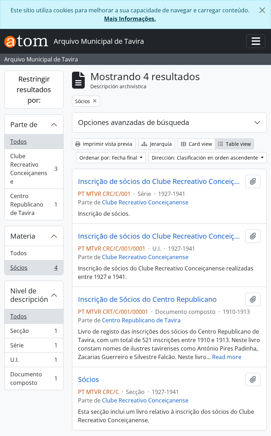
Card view (199, 144)
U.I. (34, 361)
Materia (22, 236)
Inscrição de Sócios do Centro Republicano (147, 299)
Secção (34, 332)
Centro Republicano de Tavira (34, 204)
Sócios (34, 269)
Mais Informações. (130, 19)
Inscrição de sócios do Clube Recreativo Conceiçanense (160, 181)
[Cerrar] (262, 10)
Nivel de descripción (29, 295)
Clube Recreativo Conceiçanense (34, 168)
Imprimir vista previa (107, 144)
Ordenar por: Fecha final (109, 157)
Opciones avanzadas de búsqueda (133, 122)
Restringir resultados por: (34, 89)
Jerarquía (160, 144)
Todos (18, 141)
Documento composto (34, 378)
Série (34, 347)
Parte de (23, 124)
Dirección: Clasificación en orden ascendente (205, 157)
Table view (237, 144)
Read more (226, 357)
